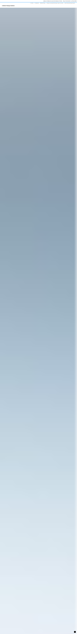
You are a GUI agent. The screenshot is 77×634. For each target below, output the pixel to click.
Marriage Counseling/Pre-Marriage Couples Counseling (55, 3)
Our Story (32, 3)
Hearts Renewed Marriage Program (69, 3)
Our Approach (37, 3)
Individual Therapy (42, 3)
